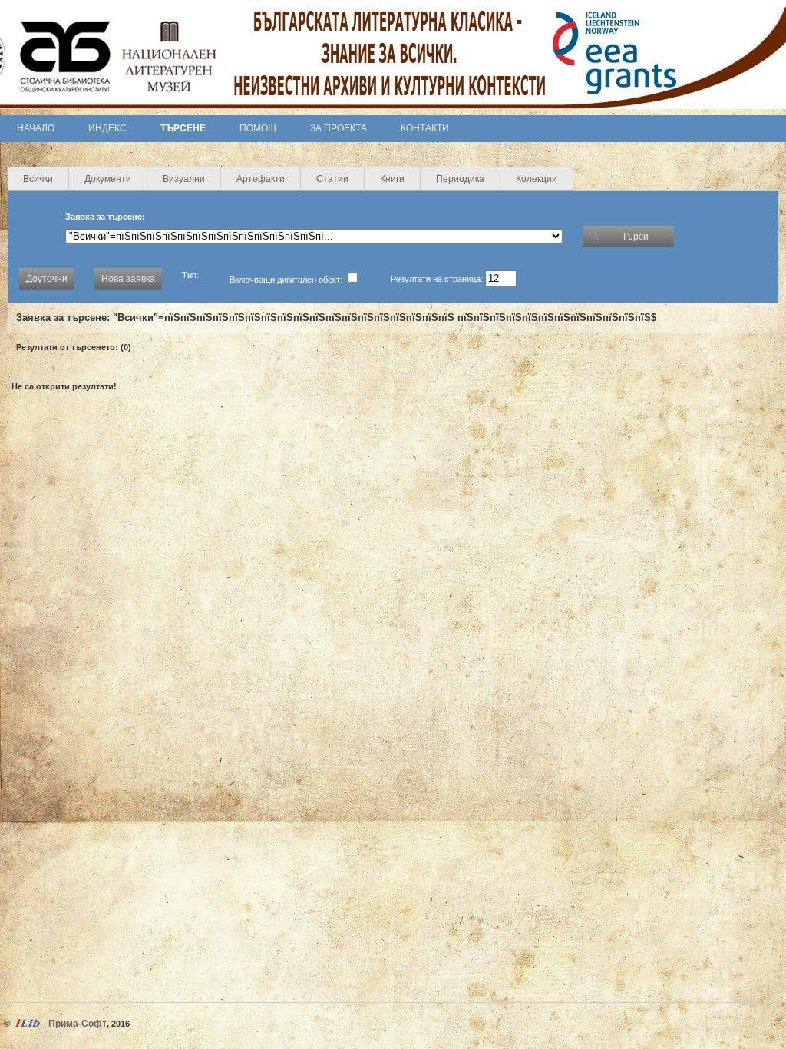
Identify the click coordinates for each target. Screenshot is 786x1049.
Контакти (425, 128)
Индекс (107, 128)
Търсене (183, 128)
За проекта (338, 128)
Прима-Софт (77, 1023)
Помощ (257, 128)
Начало (35, 128)
